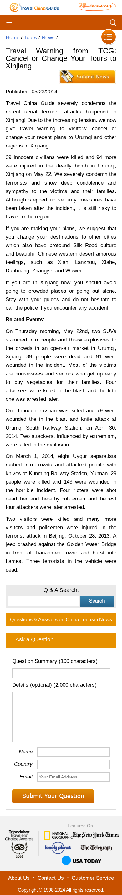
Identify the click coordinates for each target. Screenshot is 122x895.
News (48, 38)
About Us (19, 878)
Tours (30, 38)
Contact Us (51, 878)
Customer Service (93, 878)
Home (12, 38)
